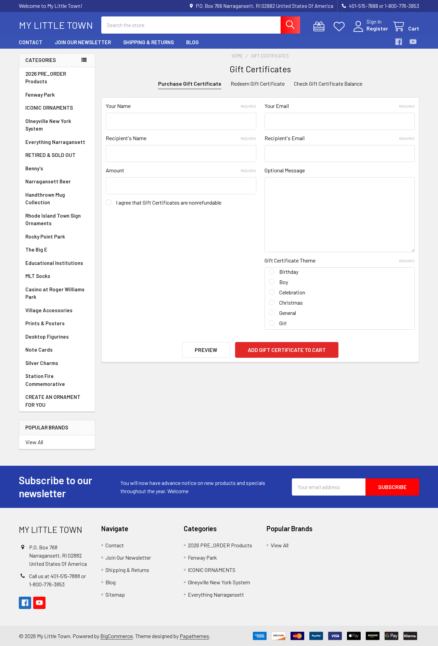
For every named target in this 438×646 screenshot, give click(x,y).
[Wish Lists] (341, 26)
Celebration (292, 292)
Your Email (340, 105)
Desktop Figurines (47, 336)
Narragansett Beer (48, 181)
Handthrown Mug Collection (45, 199)
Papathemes (194, 636)
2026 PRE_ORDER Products (45, 78)
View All (34, 442)
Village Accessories (49, 310)
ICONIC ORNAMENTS (49, 108)
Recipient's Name (181, 138)
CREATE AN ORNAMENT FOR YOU (52, 401)
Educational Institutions (54, 263)
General (287, 312)
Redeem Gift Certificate (258, 83)
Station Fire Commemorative (45, 380)
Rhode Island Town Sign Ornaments (53, 219)
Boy (283, 282)
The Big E (36, 249)
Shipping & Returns (148, 42)
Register (377, 28)
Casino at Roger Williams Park (55, 293)
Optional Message (285, 170)
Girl (282, 323)
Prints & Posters (45, 323)
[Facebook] (398, 42)
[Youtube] (413, 42)
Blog (192, 42)
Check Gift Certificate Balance (328, 83)
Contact (30, 42)
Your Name (181, 105)
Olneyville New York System (48, 125)
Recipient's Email (340, 138)
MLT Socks (37, 276)
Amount (181, 170)
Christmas (291, 302)
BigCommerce (116, 636)
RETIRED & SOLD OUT (50, 155)
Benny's (34, 168)
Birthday (288, 271)
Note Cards (39, 349)
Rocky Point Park (45, 236)
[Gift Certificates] (320, 26)
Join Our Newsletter (83, 42)
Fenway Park (40, 95)
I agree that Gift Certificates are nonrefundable (168, 202)
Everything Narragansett (55, 142)
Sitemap (115, 594)
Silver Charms (41, 363)
